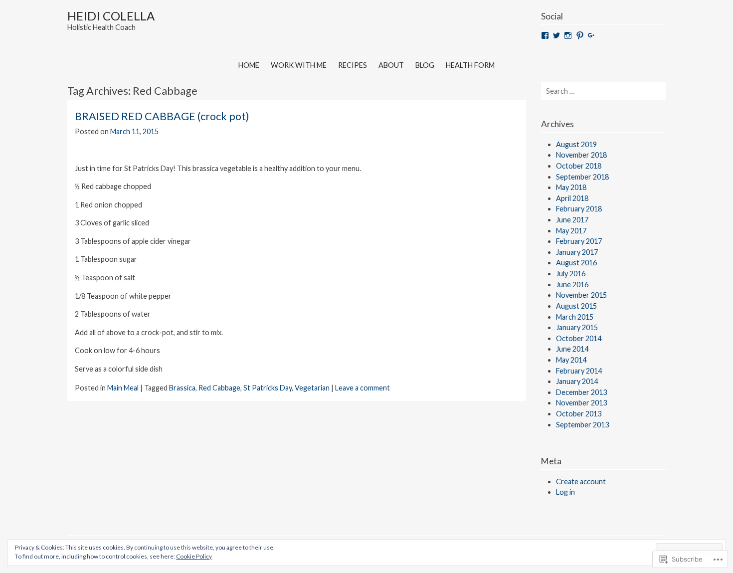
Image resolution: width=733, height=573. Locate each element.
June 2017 (572, 219)
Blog (424, 65)
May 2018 (571, 187)
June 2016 (572, 284)
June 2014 (572, 349)
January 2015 (577, 327)
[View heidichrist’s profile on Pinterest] (580, 35)
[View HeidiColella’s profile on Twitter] (556, 35)
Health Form (470, 65)
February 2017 (579, 241)
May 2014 (571, 360)
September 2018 (582, 177)
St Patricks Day (267, 387)
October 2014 (578, 338)
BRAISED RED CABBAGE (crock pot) (162, 116)
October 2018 (578, 166)
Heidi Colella (111, 15)
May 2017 (571, 230)
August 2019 (576, 144)
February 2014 (579, 371)
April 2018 (572, 198)
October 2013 (578, 413)
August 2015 (576, 306)
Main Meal (123, 387)
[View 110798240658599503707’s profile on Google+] (591, 35)
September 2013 (582, 424)
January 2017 (577, 252)
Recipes (352, 65)
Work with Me (299, 65)
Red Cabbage (219, 387)
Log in (565, 492)
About (391, 65)
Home (248, 65)
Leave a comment (362, 387)
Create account (581, 481)
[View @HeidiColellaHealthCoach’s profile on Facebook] (545, 35)
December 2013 (581, 392)
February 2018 (579, 208)
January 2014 (577, 381)
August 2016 (576, 262)
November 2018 (581, 155)
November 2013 (581, 402)
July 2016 (570, 273)
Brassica (182, 387)
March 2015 (574, 317)
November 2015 (581, 295)
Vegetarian (312, 387)
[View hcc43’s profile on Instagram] (568, 35)
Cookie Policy (194, 556)
